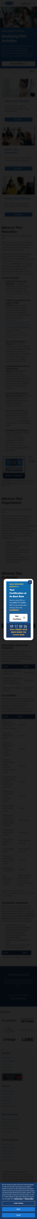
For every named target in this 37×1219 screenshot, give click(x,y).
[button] (18, 618)
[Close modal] (30, 582)
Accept (18, 1215)
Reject (18, 1209)
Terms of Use (18, 1199)
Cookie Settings (18, 1203)
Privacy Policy (29, 1199)
